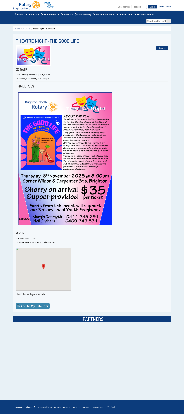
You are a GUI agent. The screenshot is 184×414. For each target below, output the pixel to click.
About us (32, 14)
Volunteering (84, 14)
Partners (93, 319)
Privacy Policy (97, 407)
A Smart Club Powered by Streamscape (54, 407)
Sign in (152, 6)
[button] (43, 266)
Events (67, 14)
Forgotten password (164, 7)
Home (20, 14)
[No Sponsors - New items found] (33, 356)
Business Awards (145, 14)
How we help (50, 14)
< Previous (162, 48)
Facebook (111, 407)
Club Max (30, 407)
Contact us (124, 14)
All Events (26, 29)
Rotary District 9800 (81, 407)
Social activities (104, 14)
